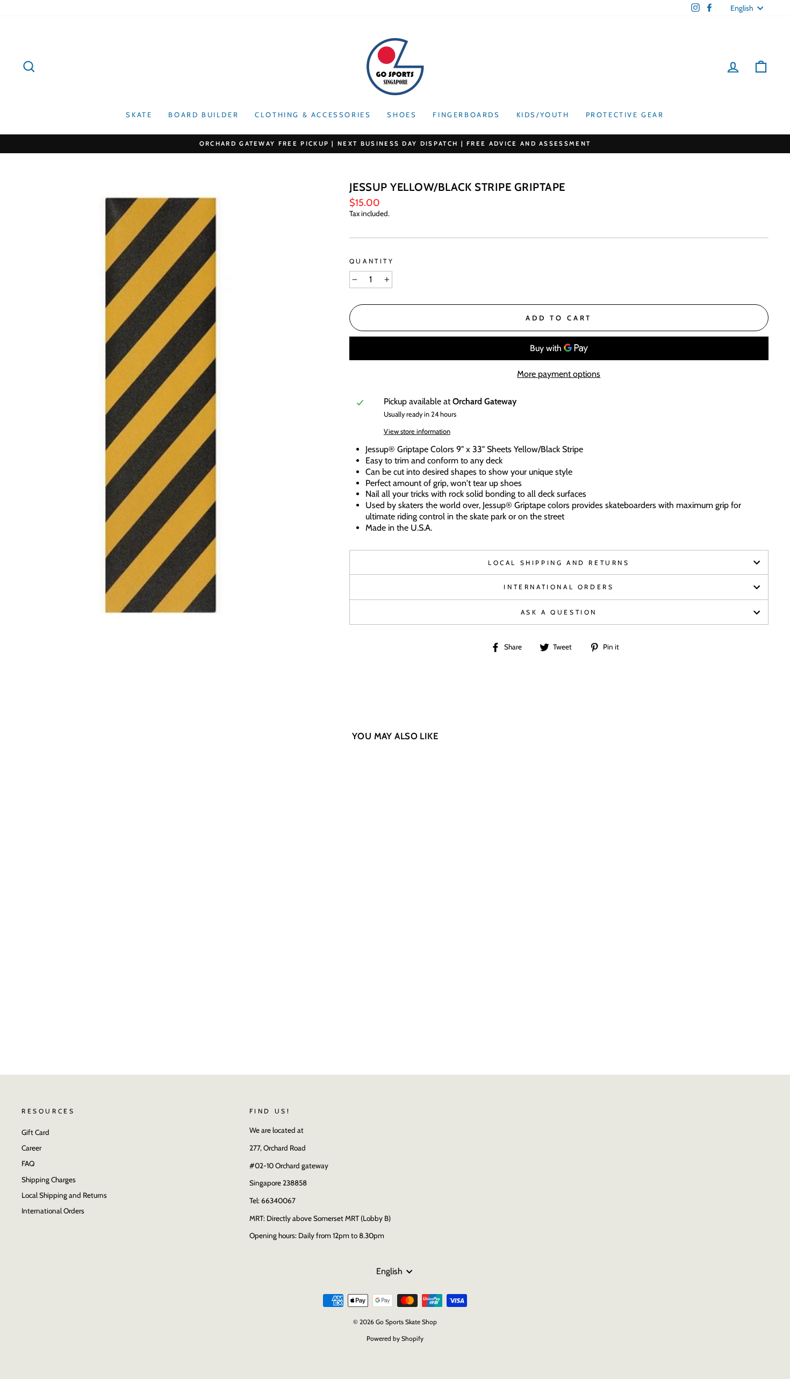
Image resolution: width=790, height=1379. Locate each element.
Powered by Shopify (395, 1338)
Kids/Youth (543, 114)
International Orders (559, 587)
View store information (417, 431)
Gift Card (35, 1132)
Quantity (371, 261)
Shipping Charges (48, 1179)
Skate (139, 114)
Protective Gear (625, 114)
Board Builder (203, 114)
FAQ (27, 1163)
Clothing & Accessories (313, 114)
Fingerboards (466, 114)
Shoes (401, 114)
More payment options (558, 374)
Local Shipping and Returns (559, 563)
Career (31, 1148)
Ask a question (559, 612)
